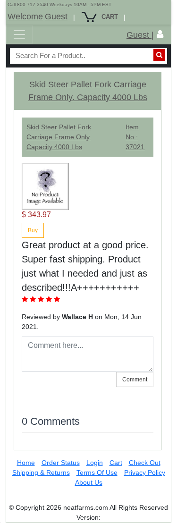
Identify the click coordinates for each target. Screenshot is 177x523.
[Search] (159, 55)
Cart (116, 462)
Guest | (140, 35)
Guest (56, 16)
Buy (33, 230)
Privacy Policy (144, 472)
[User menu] (160, 34)
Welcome (25, 16)
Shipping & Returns (41, 472)
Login (94, 462)
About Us (88, 482)
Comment (134, 379)
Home (26, 462)
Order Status (61, 462)
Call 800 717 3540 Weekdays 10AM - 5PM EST (59, 4)
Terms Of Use (97, 472)
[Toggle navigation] (19, 34)
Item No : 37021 (135, 137)
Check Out (144, 462)
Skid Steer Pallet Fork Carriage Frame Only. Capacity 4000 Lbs (58, 137)
